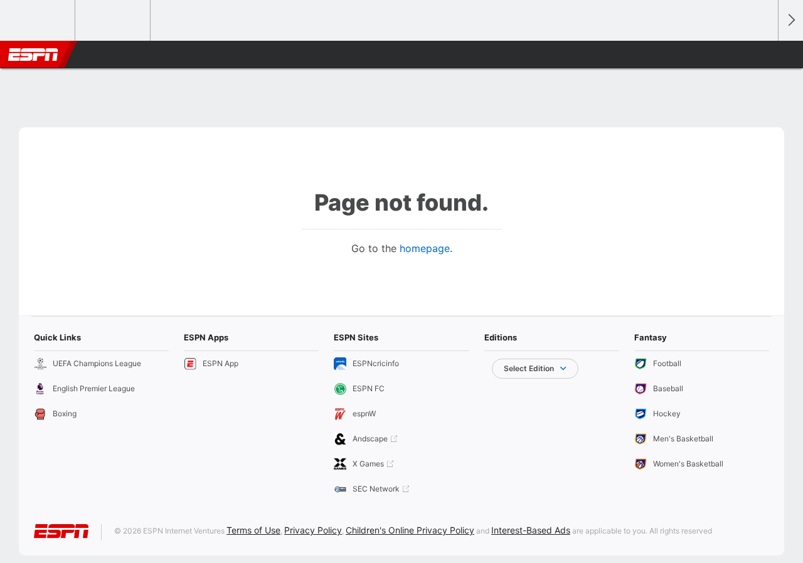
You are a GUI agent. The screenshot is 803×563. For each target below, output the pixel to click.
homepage (425, 248)
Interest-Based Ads (530, 530)
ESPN (33, 54)
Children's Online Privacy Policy (410, 530)
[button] (763, 54)
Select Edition (529, 368)
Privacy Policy (313, 530)
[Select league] (38, 20)
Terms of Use (253, 530)
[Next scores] (790, 20)
